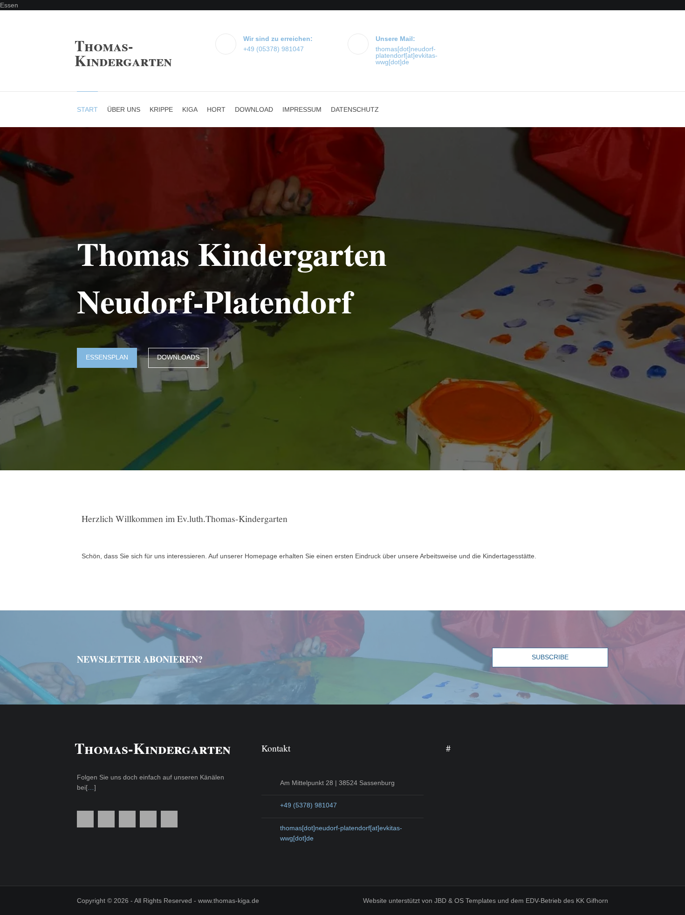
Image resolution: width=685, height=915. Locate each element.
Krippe (161, 109)
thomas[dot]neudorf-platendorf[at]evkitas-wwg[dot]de (407, 55)
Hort (216, 109)
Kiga (190, 109)
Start (87, 109)
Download (254, 109)
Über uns (123, 109)
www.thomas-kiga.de (228, 900)
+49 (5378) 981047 (308, 805)
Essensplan (107, 357)
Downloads (178, 357)
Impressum (302, 109)
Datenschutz (355, 109)
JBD (440, 900)
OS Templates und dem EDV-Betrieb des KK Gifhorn (531, 900)
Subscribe (550, 657)
